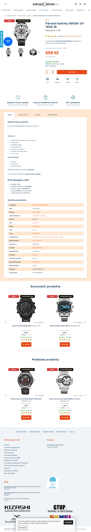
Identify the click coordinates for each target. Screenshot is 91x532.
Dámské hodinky (48, 432)
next (85, 322)
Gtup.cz (72, 432)
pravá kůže (36, 262)
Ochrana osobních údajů (12, 458)
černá (38, 226)
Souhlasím (68, 522)
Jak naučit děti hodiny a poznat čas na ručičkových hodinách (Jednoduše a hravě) (22, 487)
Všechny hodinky (21, 432)
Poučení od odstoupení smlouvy (14, 466)
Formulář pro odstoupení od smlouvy (16, 463)
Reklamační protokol (11, 460)
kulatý (35, 230)
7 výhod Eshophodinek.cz (12, 447)
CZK (5, 4)
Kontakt (7, 445)
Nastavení (22, 528)
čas (34, 212)
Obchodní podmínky (10, 455)
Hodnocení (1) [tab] (23, 115)
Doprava (7, 468)
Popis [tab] (9, 115)
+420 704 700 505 (52, 447)
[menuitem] (6, 10)
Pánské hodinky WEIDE (40, 205)
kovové (35, 255)
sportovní (36, 223)
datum (37, 212)
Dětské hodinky (62, 432)
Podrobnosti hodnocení (73, 36)
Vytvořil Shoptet (82, 529)
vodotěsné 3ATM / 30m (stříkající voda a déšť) (48, 237)
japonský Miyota (38, 248)
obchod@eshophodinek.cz (55, 445)
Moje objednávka (9, 473)
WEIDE (47, 20)
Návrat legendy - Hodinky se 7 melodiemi (16, 498)
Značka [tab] (52, 115)
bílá (34, 226)
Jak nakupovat (9, 453)
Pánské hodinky (35, 432)
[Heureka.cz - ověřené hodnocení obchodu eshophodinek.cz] (52, 484)
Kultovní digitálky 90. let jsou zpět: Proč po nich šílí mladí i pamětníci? (22, 493)
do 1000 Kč (36, 233)
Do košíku (73, 72)
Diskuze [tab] (38, 115)
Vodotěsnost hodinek (11, 471)
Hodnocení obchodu (10, 450)
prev (5, 322)
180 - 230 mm (37, 241)
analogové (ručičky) (39, 216)
